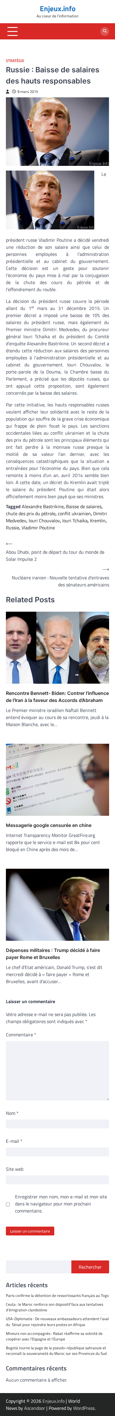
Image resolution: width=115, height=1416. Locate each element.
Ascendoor (34, 1408)
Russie (12, 527)
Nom (12, 1113)
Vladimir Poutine (38, 527)
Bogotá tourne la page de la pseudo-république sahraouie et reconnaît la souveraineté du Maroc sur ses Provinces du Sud (56, 1350)
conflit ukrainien (74, 513)
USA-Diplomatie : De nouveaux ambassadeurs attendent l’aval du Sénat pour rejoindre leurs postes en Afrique (57, 1321)
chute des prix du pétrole (30, 513)
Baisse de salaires (83, 506)
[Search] (104, 31)
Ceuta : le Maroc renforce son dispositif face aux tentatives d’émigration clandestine (54, 1307)
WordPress (84, 1408)
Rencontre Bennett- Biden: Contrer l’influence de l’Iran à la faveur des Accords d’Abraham (57, 696)
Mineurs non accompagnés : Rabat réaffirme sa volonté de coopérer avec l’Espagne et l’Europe (54, 1336)
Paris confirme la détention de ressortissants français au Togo (57, 1295)
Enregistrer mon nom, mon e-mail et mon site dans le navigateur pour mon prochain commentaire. (61, 1203)
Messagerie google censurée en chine (48, 825)
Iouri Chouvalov (44, 520)
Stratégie (15, 61)
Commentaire (21, 1034)
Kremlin (98, 520)
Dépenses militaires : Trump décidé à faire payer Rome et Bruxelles (53, 953)
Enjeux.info (57, 8)
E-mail (14, 1141)
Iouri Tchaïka (75, 520)
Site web (14, 1169)
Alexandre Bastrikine (43, 506)
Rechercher (90, 1266)
